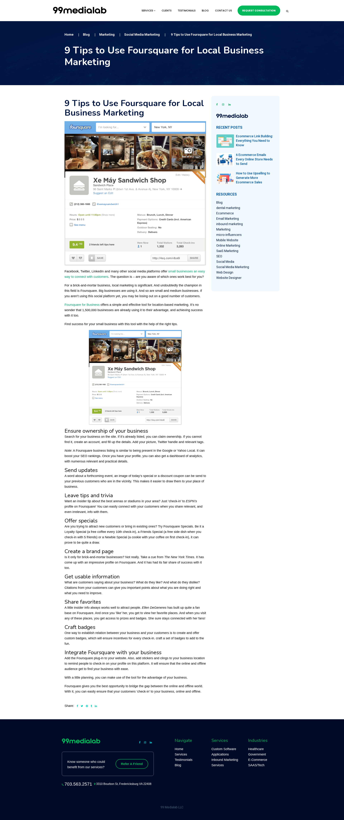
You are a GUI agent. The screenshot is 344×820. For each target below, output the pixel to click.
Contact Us (223, 10)
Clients (166, 10)
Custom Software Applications (223, 751)
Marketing (223, 229)
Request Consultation (259, 10)
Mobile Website (227, 240)
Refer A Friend (132, 764)
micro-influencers (229, 235)
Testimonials (186, 10)
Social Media (225, 261)
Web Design (224, 272)
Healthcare (256, 749)
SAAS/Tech (256, 765)
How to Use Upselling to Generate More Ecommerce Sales (253, 177)
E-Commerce (257, 760)
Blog (205, 10)
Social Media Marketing (232, 267)
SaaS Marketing (227, 251)
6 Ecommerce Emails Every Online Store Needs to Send (254, 159)
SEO (219, 256)
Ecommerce (225, 213)
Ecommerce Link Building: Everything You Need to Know (254, 140)
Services (148, 10)
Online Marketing (228, 245)
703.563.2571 (78, 783)
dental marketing (228, 208)
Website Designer (229, 278)
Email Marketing (227, 218)
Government (257, 754)
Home (179, 749)
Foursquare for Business (82, 304)
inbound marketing (229, 224)
